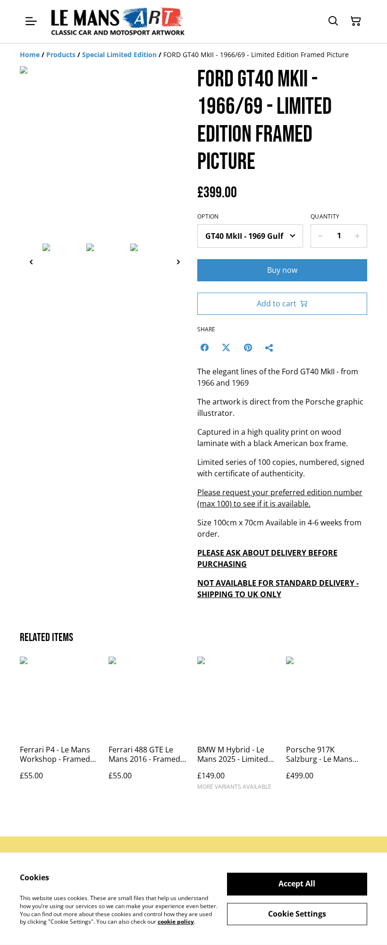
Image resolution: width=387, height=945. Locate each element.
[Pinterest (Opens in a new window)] (248, 347)
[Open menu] (31, 21)
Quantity (325, 216)
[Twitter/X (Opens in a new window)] (226, 347)
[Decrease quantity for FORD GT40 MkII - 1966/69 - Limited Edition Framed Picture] (320, 236)
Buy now (282, 270)
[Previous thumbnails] (31, 262)
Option (208, 216)
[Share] (269, 347)
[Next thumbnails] (178, 262)
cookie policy (176, 922)
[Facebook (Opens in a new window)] (204, 347)
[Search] (333, 21)
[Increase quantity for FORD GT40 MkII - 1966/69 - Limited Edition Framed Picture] (357, 236)
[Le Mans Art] (116, 21)
